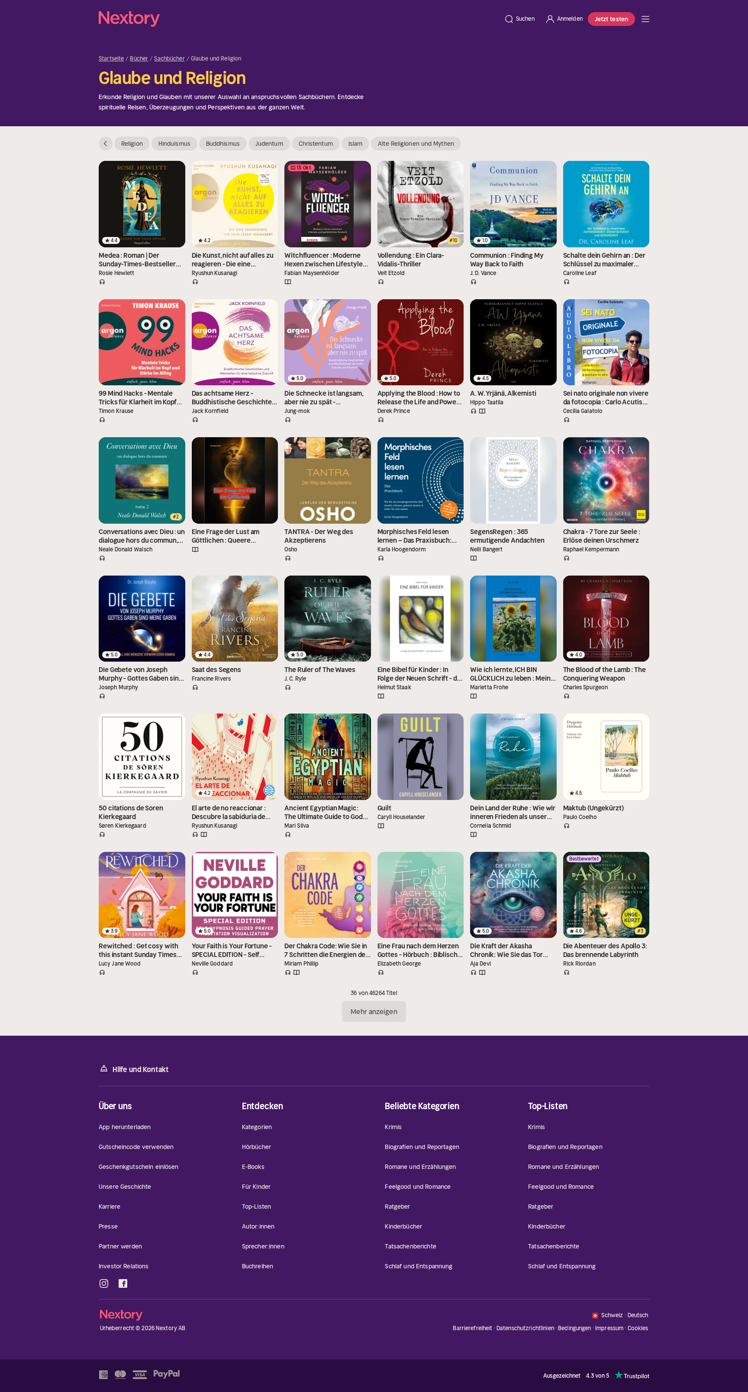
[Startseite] (299, 19)
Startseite (111, 58)
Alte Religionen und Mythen (416, 143)
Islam (355, 143)
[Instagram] (104, 1283)
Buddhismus (223, 143)
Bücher (139, 58)
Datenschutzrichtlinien (525, 1328)
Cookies (638, 1328)
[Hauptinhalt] (645, 19)
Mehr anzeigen (374, 1011)
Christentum (316, 143)
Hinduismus (174, 143)
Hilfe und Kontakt (141, 1069)
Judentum (269, 143)
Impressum (609, 1328)
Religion (132, 143)
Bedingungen (574, 1328)
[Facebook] (123, 1283)
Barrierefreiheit (472, 1328)
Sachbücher (169, 58)
